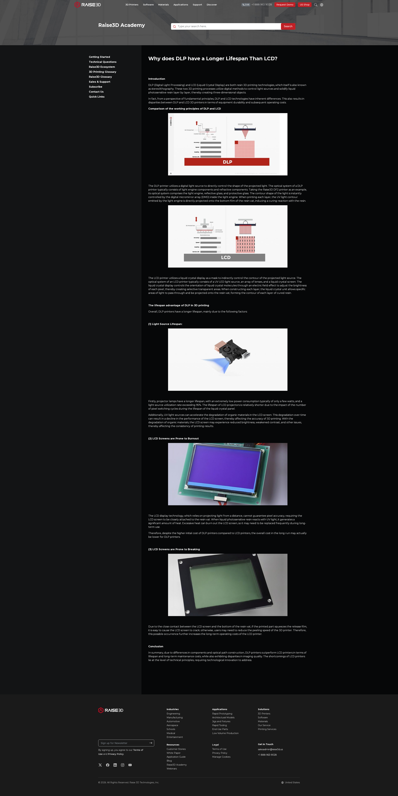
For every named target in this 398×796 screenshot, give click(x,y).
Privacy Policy (116, 754)
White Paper (173, 753)
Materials (263, 721)
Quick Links (96, 96)
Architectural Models (223, 717)
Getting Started (99, 56)
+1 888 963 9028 (258, 4)
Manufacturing (175, 717)
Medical (171, 733)
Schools (171, 729)
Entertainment (175, 737)
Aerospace (172, 725)
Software (263, 717)
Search (288, 26)
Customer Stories (176, 749)
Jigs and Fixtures (221, 721)
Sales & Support (99, 81)
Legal (215, 744)
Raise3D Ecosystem (102, 66)
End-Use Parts (220, 729)
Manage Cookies (221, 756)
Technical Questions (102, 61)
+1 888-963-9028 (267, 754)
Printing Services (267, 729)
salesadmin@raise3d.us (270, 749)
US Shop (305, 4)
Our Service (264, 725)
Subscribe (95, 86)
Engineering (173, 713)
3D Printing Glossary (102, 71)
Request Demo (284, 4)
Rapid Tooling (219, 725)
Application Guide (176, 756)
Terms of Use (219, 749)
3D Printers (264, 713)
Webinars (172, 768)
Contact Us (96, 91)
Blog (169, 760)
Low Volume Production (225, 733)
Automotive (173, 721)
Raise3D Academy (121, 25)
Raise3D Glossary (100, 76)
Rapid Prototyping (222, 713)
